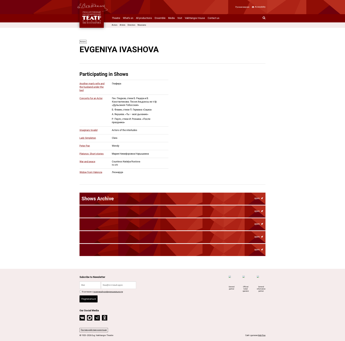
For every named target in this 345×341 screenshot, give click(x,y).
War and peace (87, 161)
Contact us (213, 18)
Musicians (142, 25)
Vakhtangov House (195, 18)
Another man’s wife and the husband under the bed (92, 87)
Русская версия (242, 7)
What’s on (128, 18)
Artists (122, 25)
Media (171, 18)
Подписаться (88, 299)
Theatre (116, 18)
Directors (131, 25)
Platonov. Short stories (92, 153)
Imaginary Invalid (88, 130)
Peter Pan (85, 145)
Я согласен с (102, 292)
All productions (144, 18)
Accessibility (260, 7)
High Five (261, 335)
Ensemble (160, 18)
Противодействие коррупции (94, 330)
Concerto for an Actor (91, 98)
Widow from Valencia (91, 172)
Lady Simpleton (88, 138)
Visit (179, 18)
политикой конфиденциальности (108, 292)
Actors (114, 25)
